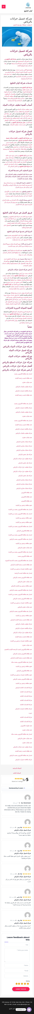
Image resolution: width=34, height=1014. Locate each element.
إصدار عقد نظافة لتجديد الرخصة (23, 573)
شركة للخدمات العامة (26, 692)
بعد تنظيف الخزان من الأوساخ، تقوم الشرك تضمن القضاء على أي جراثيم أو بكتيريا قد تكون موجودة (18, 194)
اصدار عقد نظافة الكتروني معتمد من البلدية (20, 509)
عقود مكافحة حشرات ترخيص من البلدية (21, 569)
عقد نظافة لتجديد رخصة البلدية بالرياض (21, 564)
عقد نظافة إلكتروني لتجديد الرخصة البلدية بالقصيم (18, 649)
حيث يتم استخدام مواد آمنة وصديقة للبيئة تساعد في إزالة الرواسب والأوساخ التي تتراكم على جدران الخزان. (17, 185)
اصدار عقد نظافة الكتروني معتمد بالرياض (21, 539)
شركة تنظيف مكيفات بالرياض (24, 386)
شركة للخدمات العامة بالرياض (24, 687)
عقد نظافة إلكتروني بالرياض (24, 530)
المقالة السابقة (17, 768)
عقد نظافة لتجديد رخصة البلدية (23, 378)
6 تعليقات (29, 25)
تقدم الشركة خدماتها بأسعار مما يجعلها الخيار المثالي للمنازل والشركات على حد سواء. (17, 253)
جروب (30, 713)
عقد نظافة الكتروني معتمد (25, 556)
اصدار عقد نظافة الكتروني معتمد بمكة (21, 662)
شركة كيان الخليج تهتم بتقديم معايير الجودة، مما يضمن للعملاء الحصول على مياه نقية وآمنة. (18, 237)
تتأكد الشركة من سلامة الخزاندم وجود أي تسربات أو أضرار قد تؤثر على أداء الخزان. (17, 202)
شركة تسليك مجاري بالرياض (24, 441)
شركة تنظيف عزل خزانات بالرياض (22, 458)
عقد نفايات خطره (27, 742)
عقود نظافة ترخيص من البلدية (24, 505)
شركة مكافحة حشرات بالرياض (23, 391)
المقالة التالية (17, 773)
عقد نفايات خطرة (27, 382)
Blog (24, 25)
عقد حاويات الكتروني (26, 725)
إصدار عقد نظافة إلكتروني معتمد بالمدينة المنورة (18, 560)
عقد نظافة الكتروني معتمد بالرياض (22, 577)
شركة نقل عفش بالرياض (25, 454)
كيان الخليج (28, 11)
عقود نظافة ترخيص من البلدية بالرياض (21, 586)
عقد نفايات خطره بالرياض (25, 547)
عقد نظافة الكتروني (26, 492)
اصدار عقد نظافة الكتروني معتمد (23, 374)
